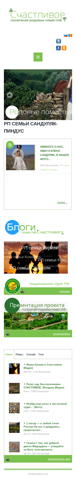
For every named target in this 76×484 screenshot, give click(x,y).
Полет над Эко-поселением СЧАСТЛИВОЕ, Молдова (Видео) (44, 386)
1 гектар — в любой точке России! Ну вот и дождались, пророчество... (42, 427)
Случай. (31, 354)
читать (65, 291)
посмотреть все (59, 458)
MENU (38, 57)
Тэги (40, 354)
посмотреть (61, 333)
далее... (62, 202)
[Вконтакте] (58, 42)
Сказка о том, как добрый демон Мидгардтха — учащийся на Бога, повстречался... (44, 446)
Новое (9, 354)
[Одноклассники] (64, 49)
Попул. (20, 354)
